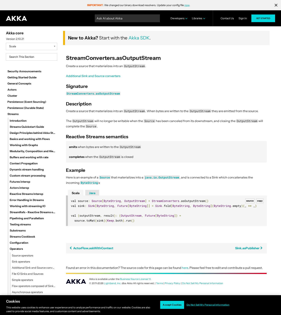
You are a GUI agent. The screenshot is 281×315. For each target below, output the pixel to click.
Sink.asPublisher (247, 248)
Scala (76, 193)
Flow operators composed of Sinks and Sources (34, 286)
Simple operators (22, 280)
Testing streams (20, 224)
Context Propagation (24, 163)
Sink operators (21, 261)
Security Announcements (24, 71)
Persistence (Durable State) (25, 108)
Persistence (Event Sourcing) (26, 102)
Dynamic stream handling (27, 169)
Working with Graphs (24, 145)
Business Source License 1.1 (135, 279)
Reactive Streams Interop (26, 194)
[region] (140, 305)
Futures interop (20, 181)
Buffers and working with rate (29, 157)
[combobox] (31, 57)
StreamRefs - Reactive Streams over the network (33, 212)
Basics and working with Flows (30, 139)
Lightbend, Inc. (112, 283)
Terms (159, 283)
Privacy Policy (172, 283)
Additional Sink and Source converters (34, 267)
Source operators (22, 255)
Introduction (18, 120)
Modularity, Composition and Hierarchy (33, 151)
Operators (16, 249)
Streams (13, 114)
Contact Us (227, 18)
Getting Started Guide (22, 77)
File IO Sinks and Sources (27, 274)
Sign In (243, 18)
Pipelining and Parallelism (27, 218)
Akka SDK (138, 38)
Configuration (19, 242)
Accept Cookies (172, 304)
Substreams (18, 230)
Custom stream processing (27, 175)
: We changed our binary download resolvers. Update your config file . (138, 5)
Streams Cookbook (22, 236)
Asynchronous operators (27, 292)
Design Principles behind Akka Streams (33, 133)
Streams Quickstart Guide (27, 127)
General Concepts (19, 83)
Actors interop (19, 188)
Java (92, 193)
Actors (11, 89)
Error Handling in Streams (27, 200)
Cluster (12, 95)
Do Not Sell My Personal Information (208, 304)
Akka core (15, 33)
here (185, 268)
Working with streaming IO (27, 206)
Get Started (263, 18)
